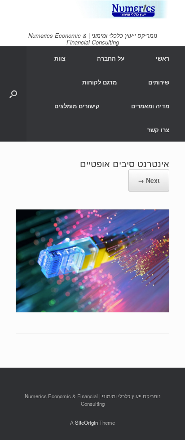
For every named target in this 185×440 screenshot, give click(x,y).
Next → (149, 180)
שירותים (158, 82)
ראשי (162, 58)
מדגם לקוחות (99, 82)
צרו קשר (158, 129)
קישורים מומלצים (77, 106)
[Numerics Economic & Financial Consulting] (92, 9)
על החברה (110, 58)
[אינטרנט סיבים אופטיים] (92, 309)
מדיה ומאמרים (150, 106)
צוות (60, 58)
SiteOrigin (86, 422)
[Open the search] (13, 94)
